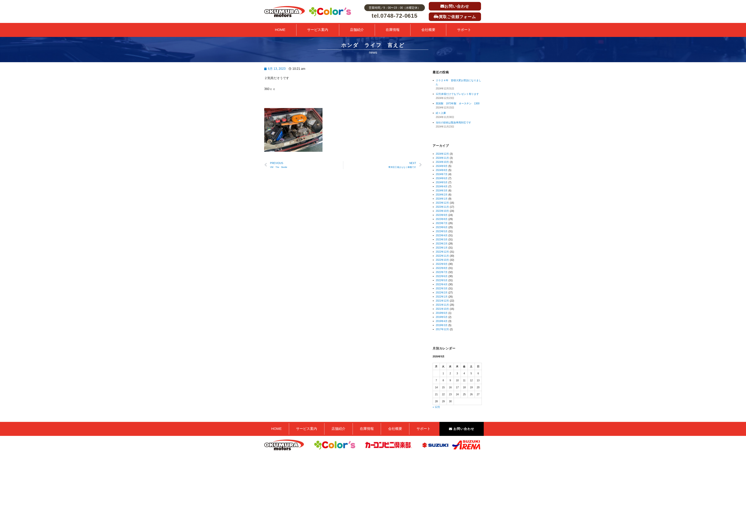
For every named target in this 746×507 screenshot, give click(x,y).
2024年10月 (442, 162)
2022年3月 (442, 288)
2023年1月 (442, 247)
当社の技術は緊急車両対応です (453, 122)
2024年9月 (442, 166)
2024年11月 (442, 157)
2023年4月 (442, 235)
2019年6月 (442, 313)
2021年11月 (442, 304)
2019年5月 (442, 317)
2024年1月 (442, 198)
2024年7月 (442, 174)
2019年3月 (442, 325)
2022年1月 (442, 296)
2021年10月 (442, 308)
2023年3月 (442, 239)
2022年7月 (442, 272)
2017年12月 (442, 329)
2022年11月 (442, 255)
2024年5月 (442, 182)
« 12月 (436, 407)
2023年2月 (442, 243)
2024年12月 (442, 153)
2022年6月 (442, 276)
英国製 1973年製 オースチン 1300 (457, 103)
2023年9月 (442, 215)
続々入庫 (442, 113)
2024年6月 (442, 178)
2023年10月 (442, 210)
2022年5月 (442, 280)
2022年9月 (442, 264)
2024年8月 (442, 170)
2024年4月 (442, 186)
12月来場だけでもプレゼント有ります (457, 93)
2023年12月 (442, 202)
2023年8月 (442, 219)
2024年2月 (442, 194)
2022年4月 (442, 284)
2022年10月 (442, 259)
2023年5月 (442, 231)
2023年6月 (442, 227)
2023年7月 (442, 223)
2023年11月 (442, 206)
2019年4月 (442, 321)
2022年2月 (442, 292)
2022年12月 (442, 251)
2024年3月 (442, 190)
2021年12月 (442, 300)
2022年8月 (442, 268)
